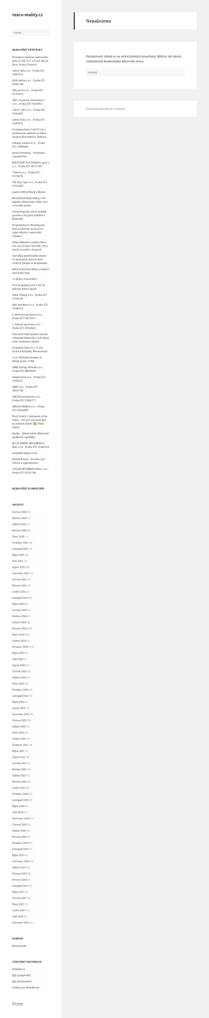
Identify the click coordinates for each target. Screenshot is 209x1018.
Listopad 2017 (20, 885)
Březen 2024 (19, 628)
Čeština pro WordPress (25, 987)
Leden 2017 (19, 910)
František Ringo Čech (24, 453)
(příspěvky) (21, 975)
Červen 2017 (19, 898)
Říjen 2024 (18, 604)
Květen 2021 (19, 769)
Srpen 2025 (18, 567)
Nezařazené (19, 946)
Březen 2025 (19, 585)
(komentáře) (22, 981)
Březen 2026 (19, 530)
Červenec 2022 (20, 714)
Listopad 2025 (20, 548)
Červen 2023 (19, 671)
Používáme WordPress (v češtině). (105, 108)
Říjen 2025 (18, 555)
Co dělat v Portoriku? (24, 279)
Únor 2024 (18, 634)
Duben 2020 (19, 830)
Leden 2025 (19, 591)
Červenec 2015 (20, 922)
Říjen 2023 (18, 653)
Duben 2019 (19, 867)
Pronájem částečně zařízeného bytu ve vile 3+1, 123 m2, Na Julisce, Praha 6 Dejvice (30, 60)
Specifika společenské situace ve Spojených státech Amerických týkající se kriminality (29, 259)
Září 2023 (17, 659)
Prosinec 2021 (20, 745)
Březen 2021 (19, 781)
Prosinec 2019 (20, 843)
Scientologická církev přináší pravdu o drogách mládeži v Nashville (29, 215)
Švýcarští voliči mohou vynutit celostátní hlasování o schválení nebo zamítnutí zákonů (30, 337)
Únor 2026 (18, 536)
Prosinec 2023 (20, 646)
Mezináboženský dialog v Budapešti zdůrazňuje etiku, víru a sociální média (30, 201)
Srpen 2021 (18, 757)
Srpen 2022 (18, 708)
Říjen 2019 (18, 855)
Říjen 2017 (18, 892)
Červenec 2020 (20, 818)
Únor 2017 (18, 904)
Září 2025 (17, 561)
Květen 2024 (19, 616)
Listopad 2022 (20, 696)
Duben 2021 (19, 775)
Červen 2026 (19, 512)
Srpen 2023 (18, 665)
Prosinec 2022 (20, 689)
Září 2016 (17, 916)
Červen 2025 (19, 579)
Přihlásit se (18, 969)
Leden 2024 (19, 640)
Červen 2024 (19, 610)
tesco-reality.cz (27, 14)
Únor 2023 (18, 683)
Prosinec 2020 (20, 794)
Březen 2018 (19, 879)
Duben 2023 (19, 677)
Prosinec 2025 (20, 542)
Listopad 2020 (20, 800)
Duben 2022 (19, 726)
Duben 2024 (19, 622)
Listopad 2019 (20, 849)
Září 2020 (17, 812)
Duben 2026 (19, 524)
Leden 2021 (19, 787)
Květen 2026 (19, 518)
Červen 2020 (19, 824)
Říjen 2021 (18, 751)
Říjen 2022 (18, 702)
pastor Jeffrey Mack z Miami (28, 192)
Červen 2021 (19, 763)
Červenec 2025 (20, 573)
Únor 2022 (18, 732)
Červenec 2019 (20, 861)
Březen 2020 (19, 836)
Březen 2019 (19, 873)
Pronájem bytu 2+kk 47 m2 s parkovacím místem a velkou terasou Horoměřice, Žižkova (29, 133)
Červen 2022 (19, 720)
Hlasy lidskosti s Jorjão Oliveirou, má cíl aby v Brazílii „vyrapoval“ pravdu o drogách (30, 246)
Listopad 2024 (20, 597)
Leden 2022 (19, 738)
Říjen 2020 (18, 806)
